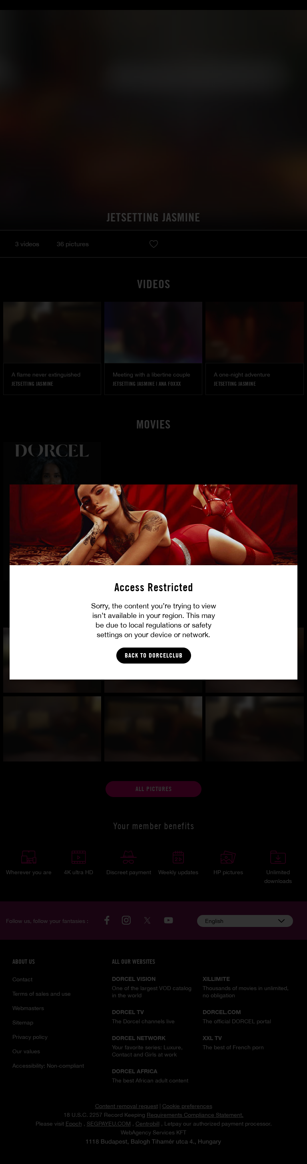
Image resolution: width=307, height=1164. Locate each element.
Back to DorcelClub (154, 655)
